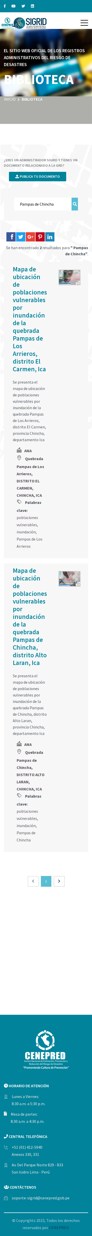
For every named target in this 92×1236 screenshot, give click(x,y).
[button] (84, 23)
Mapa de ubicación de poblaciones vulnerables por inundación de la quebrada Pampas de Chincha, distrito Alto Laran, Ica (30, 616)
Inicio (10, 99)
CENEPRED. (59, 1227)
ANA (28, 450)
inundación (26, 531)
